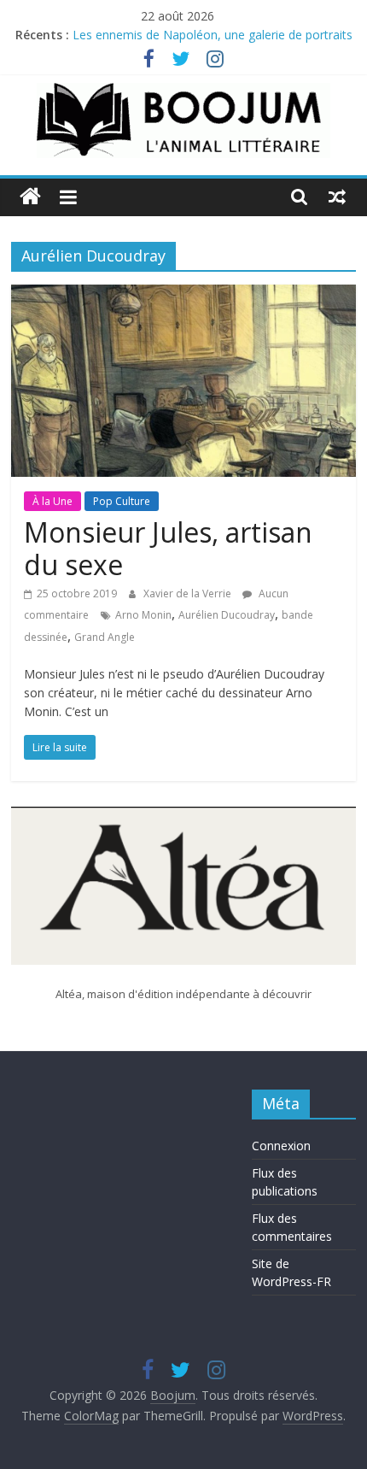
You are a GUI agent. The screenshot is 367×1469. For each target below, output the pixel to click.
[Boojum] (30, 197)
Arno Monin (143, 615)
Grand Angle (104, 637)
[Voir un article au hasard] (337, 196)
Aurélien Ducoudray (226, 615)
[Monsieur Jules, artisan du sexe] (183, 294)
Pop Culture (121, 501)
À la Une (52, 501)
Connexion (281, 1145)
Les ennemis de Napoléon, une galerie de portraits (212, 39)
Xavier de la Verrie (188, 593)
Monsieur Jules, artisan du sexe (168, 548)
